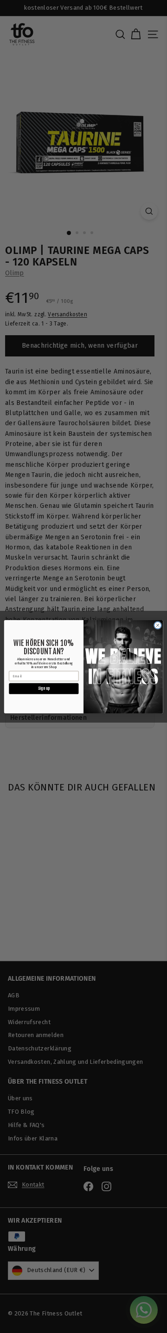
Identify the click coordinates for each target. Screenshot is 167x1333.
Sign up (44, 688)
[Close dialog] (157, 624)
